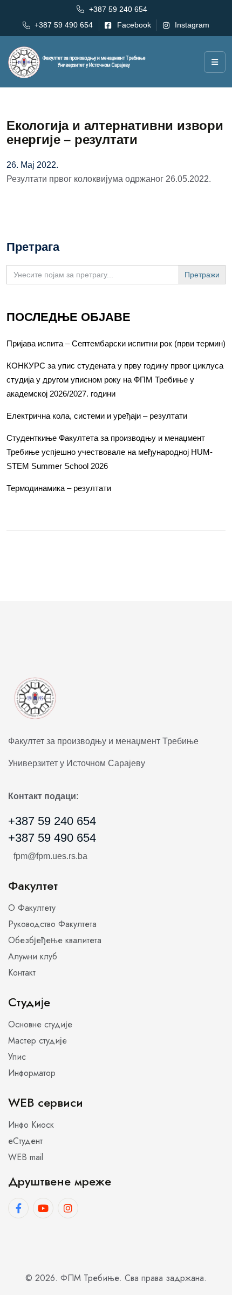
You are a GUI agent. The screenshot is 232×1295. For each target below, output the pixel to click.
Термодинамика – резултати (58, 488)
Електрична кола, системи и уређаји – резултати (96, 415)
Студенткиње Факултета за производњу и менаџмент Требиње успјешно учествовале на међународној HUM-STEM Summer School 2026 (109, 452)
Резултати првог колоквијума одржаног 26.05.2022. (108, 178)
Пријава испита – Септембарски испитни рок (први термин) (116, 343)
